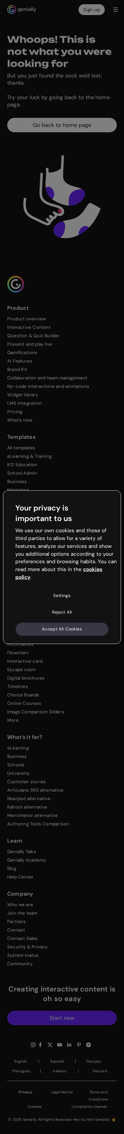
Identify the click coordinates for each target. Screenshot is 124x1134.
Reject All (62, 612)
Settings (62, 595)
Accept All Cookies (62, 629)
